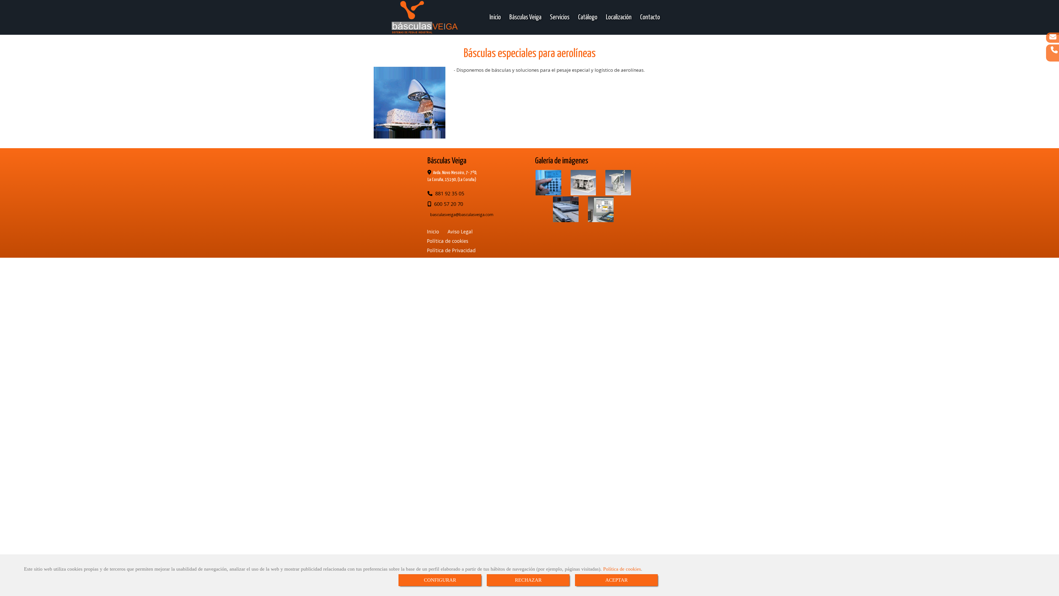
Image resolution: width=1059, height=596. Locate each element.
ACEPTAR (616, 580)
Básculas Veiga (525, 17)
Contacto (650, 17)
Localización (619, 17)
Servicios (559, 17)
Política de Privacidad (451, 250)
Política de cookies (622, 569)
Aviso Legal (460, 231)
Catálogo (587, 17)
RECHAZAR (528, 580)
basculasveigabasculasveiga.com (461, 214)
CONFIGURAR (440, 580)
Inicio (495, 17)
